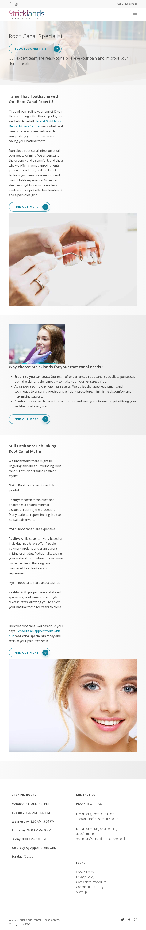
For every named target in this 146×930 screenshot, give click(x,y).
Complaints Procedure (91, 882)
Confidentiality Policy (89, 887)
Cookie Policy (85, 872)
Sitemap (81, 892)
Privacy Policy (85, 877)
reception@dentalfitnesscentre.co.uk (100, 838)
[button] (135, 15)
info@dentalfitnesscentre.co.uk (97, 819)
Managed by (19, 924)
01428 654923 (97, 804)
